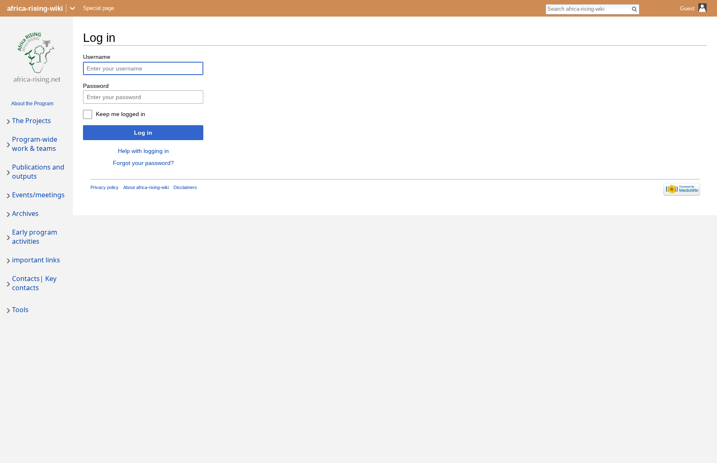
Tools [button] (20, 309)
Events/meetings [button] (38, 194)
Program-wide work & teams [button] (34, 144)
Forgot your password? (143, 163)
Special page (98, 8)
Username (96, 56)
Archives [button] (25, 213)
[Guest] (694, 14)
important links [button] (36, 259)
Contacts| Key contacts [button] (34, 283)
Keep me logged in (120, 114)
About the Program (32, 104)
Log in (143, 132)
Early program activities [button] (34, 237)
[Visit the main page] (36, 56)
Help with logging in (143, 151)
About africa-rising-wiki (146, 187)
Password (96, 85)
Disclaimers (185, 187)
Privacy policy (104, 187)
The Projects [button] (31, 120)
